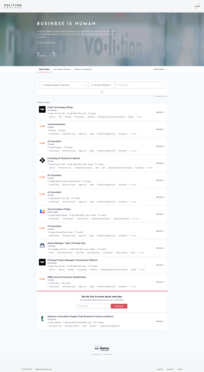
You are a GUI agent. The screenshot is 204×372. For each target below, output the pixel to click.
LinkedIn (160, 369)
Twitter (180, 369)
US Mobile (52, 110)
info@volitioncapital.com (43, 369)
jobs (44, 69)
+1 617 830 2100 (26, 369)
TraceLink (51, 319)
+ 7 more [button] (140, 253)
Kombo (50, 161)
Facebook (170, 369)
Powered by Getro (161, 96)
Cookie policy (107, 354)
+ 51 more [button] (132, 185)
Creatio (50, 127)
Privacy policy (96, 354)
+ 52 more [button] (133, 134)
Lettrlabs (51, 246)
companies (83, 69)
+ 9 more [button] (138, 117)
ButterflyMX (52, 212)
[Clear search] (85, 85)
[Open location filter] (162, 85)
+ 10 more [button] (149, 168)
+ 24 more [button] (135, 219)
